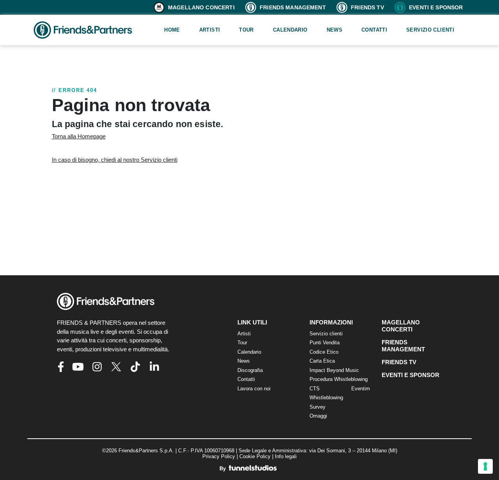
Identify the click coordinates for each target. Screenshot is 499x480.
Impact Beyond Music (334, 370)
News (335, 30)
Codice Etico (324, 352)
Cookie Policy (255, 456)
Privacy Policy (218, 456)
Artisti (209, 30)
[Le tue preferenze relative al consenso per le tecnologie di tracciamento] (485, 466)
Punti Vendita (325, 342)
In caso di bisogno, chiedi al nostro (114, 159)
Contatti (374, 30)
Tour (246, 30)
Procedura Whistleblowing (339, 379)
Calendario (290, 30)
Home (172, 30)
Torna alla (79, 136)
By (223, 468)
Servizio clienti (430, 30)
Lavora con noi (254, 388)
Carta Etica (322, 361)
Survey (318, 407)
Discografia (250, 370)
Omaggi (318, 416)
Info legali (286, 456)
